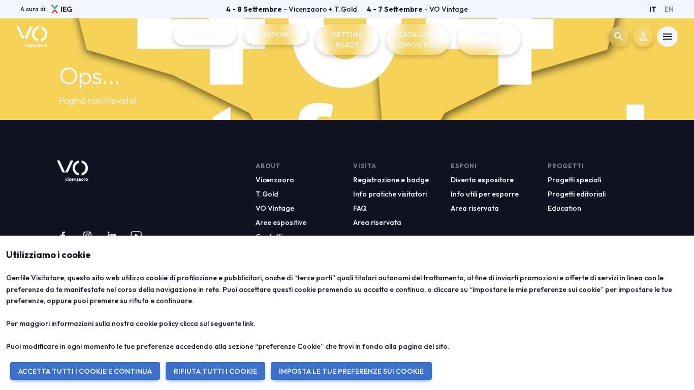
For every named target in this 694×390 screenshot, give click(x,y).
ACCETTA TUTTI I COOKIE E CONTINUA (85, 371)
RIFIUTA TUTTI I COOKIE (215, 371)
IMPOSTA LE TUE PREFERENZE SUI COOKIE (351, 371)
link (248, 323)
